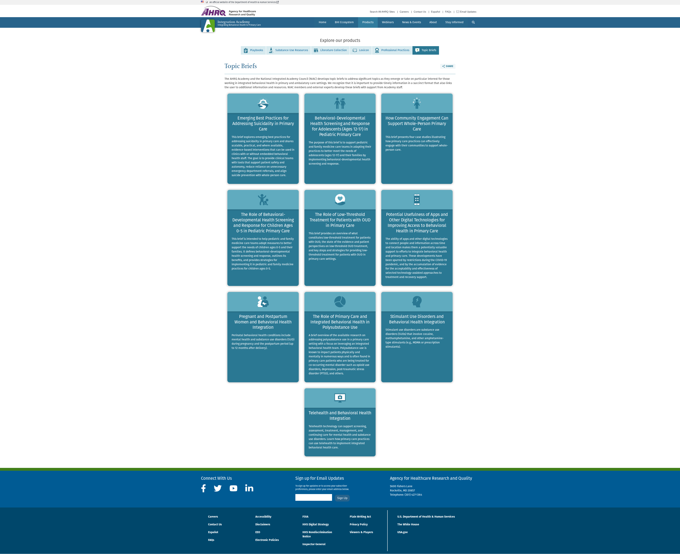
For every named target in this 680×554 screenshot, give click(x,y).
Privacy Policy (359, 524)
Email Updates (467, 11)
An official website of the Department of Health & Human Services (244, 2)
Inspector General (313, 544)
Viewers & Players (361, 532)
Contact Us (420, 11)
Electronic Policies (267, 540)
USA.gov (402, 532)
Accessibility (263, 516)
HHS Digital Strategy (315, 524)
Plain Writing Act (360, 516)
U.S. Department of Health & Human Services (426, 516)
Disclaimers (262, 524)
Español (435, 11)
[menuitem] (322, 22)
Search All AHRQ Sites (382, 11)
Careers (404, 11)
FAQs (448, 11)
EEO (257, 532)
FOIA (305, 516)
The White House (408, 524)
